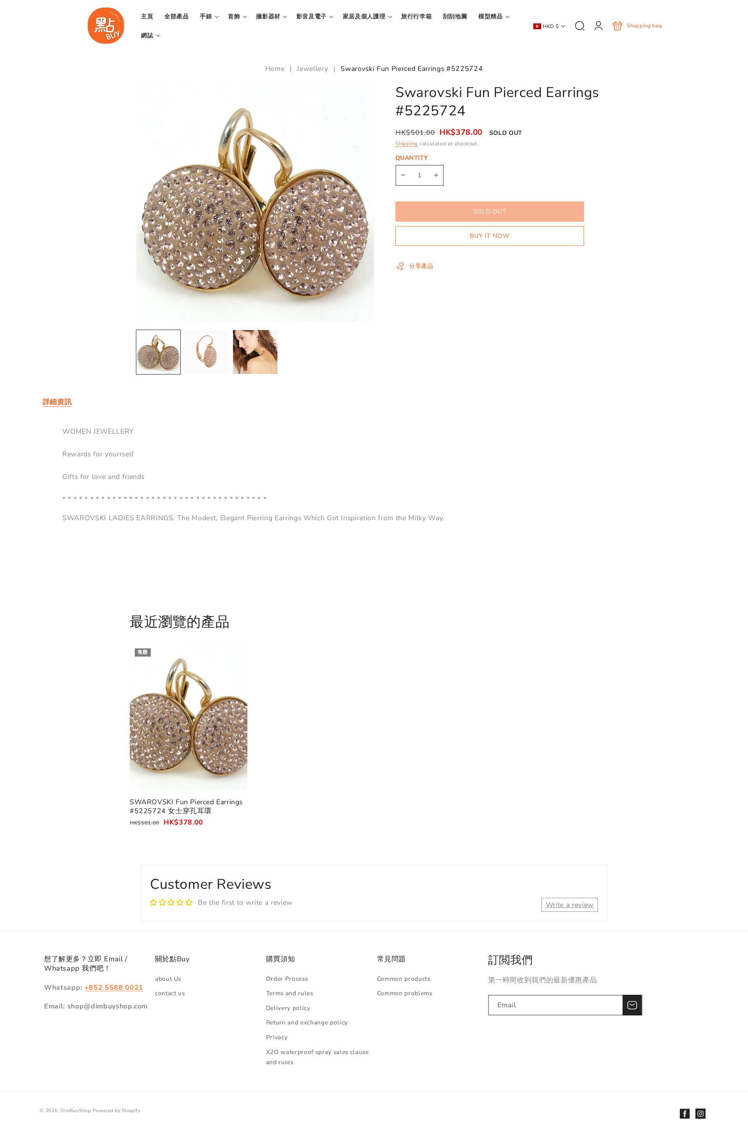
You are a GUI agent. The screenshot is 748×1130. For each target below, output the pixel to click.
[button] (208, 16)
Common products (403, 979)
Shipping (406, 143)
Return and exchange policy (307, 1022)
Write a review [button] (570, 904)
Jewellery (312, 68)
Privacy (277, 1037)
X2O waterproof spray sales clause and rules (317, 1057)
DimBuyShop (75, 1110)
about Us (168, 979)
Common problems (404, 993)
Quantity (411, 158)
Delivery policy (288, 1008)
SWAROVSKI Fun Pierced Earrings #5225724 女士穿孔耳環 (188, 717)
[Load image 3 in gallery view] (255, 352)
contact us (170, 993)
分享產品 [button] (421, 265)
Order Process (287, 979)
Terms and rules (289, 993)
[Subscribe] (632, 1005)
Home (276, 68)
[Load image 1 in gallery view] (158, 352)
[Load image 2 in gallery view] (207, 352)
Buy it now (490, 235)
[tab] (57, 402)
